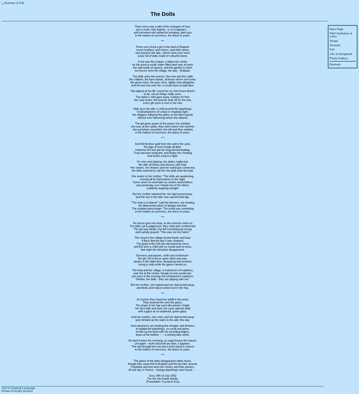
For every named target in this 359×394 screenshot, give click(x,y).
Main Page (336, 29)
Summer (335, 45)
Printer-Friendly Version (17, 391)
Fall (332, 49)
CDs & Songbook (341, 54)
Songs (334, 40)
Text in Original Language (18, 388)
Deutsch (335, 64)
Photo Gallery (339, 58)
